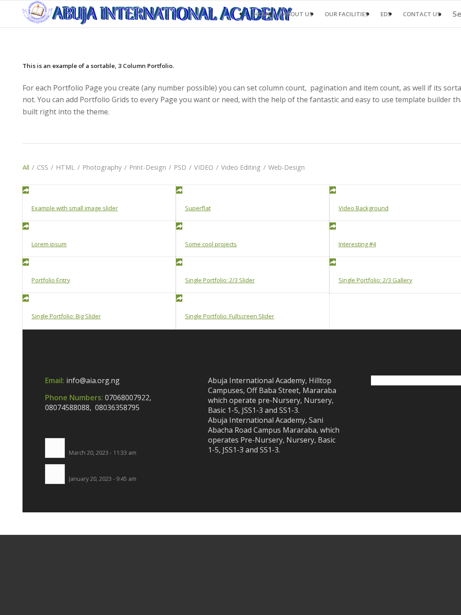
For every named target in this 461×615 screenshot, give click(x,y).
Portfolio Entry (51, 280)
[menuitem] (262, 13)
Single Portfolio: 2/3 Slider (220, 280)
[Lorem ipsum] (99, 226)
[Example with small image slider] (99, 190)
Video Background (364, 208)
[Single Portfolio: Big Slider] (99, 298)
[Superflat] (252, 190)
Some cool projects (211, 244)
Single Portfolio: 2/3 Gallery (375, 280)
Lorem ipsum (49, 244)
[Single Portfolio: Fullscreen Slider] (252, 298)
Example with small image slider (75, 208)
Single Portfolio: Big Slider (66, 316)
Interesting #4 (357, 244)
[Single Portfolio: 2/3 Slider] (252, 262)
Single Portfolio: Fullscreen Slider (229, 316)
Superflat (198, 208)
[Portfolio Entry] (99, 262)
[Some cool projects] (252, 226)
